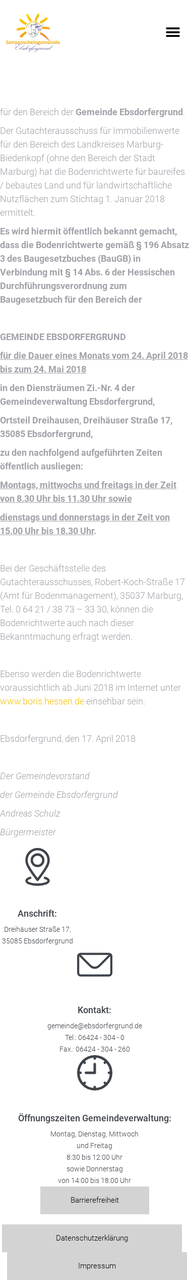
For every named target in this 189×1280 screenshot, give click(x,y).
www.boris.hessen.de (42, 701)
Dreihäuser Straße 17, (37, 929)
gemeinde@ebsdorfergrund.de (94, 1026)
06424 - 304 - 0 (101, 1037)
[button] (172, 32)
